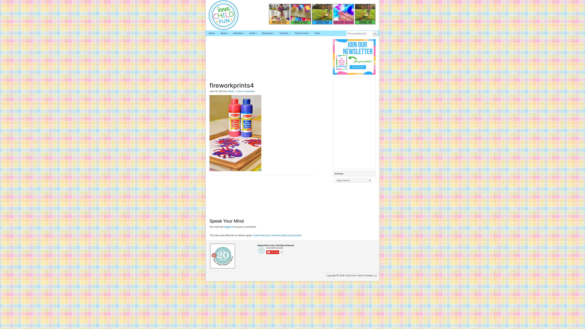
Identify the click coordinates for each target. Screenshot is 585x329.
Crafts (250, 33)
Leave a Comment (246, 91)
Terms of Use (300, 33)
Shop (317, 33)
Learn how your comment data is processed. (277, 235)
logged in (229, 226)
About (222, 33)
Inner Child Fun (221, 15)
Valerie (230, 91)
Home (211, 33)
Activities (236, 33)
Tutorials (282, 33)
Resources (266, 33)
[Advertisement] (261, 60)
